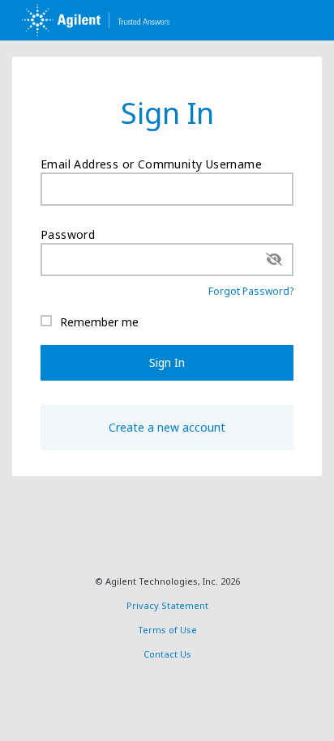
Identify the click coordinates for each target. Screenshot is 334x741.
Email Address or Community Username (151, 164)
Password (68, 234)
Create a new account (167, 427)
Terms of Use (167, 630)
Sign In (167, 362)
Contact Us (167, 654)
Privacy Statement (167, 605)
